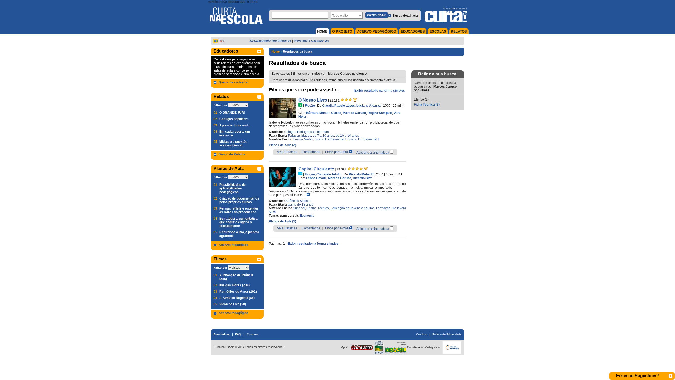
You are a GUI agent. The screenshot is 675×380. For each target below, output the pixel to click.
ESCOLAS (438, 32)
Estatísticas (222, 334)
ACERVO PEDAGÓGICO (376, 32)
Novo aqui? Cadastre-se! (311, 40)
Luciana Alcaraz (368, 105)
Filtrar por (220, 105)
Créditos (421, 334)
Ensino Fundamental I (330, 139)
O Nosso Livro (312, 100)
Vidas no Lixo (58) (232, 304)
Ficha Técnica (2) (427, 104)
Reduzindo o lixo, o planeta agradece (239, 234)
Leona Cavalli (316, 178)
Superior (299, 208)
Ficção (310, 105)
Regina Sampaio (380, 113)
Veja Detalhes (287, 152)
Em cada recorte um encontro (234, 133)
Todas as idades (299, 135)
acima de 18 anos (300, 204)
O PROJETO (342, 32)
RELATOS (459, 32)
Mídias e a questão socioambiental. (233, 143)
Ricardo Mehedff (361, 174)
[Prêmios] (355, 100)
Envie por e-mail (337, 152)
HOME (322, 32)
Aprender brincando (234, 125)
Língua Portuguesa (300, 132)
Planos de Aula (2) (282, 145)
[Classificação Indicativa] (300, 105)
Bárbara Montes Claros (323, 113)
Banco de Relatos (232, 154)
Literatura (322, 132)
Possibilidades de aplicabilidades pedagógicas (232, 188)
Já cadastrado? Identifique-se (270, 40)
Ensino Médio (303, 139)
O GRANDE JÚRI (232, 113)
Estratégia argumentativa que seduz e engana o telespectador (238, 222)
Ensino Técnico (318, 208)
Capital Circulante (316, 169)
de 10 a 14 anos (347, 135)
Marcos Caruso (354, 113)
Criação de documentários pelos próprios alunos (239, 200)
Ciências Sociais (298, 201)
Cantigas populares (234, 119)
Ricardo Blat (362, 178)
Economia (307, 215)
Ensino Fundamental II (363, 139)
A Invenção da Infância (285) (236, 277)
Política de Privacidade (446, 334)
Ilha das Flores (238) (234, 285)
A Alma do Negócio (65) (237, 298)
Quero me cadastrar (234, 82)
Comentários (311, 152)
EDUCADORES (413, 32)
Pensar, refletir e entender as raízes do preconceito (238, 210)
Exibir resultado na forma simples (379, 90)
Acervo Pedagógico (233, 245)
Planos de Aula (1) (282, 221)
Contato (252, 334)
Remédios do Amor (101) (238, 291)
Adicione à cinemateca (372, 152)
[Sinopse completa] (308, 194)
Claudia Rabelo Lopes (338, 105)
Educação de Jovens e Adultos (352, 208)
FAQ (238, 334)
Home (276, 51)
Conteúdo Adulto (328, 174)
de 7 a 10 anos (323, 135)
